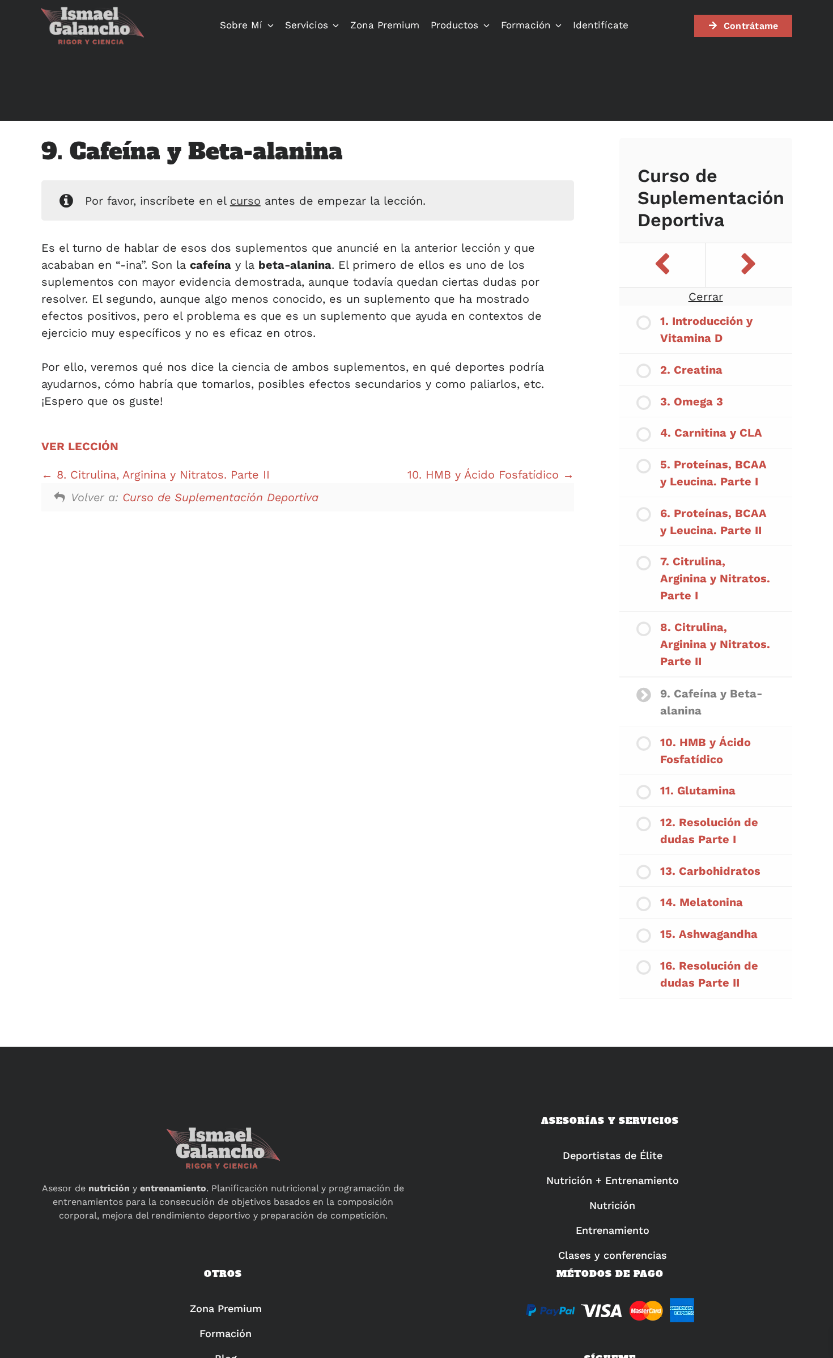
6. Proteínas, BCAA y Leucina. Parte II (713, 521)
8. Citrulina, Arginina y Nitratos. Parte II (161, 474)
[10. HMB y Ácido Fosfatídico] (749, 265)
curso (245, 201)
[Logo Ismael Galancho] (92, 11)
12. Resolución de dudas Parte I (709, 830)
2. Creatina (691, 369)
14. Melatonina (701, 902)
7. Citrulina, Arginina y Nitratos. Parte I (715, 578)
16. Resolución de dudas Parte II (709, 974)
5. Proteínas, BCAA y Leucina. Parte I (713, 473)
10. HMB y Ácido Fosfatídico (485, 474)
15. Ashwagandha (709, 934)
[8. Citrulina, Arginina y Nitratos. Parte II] (662, 265)
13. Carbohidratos (710, 871)
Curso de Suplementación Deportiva (220, 497)
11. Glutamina (698, 790)
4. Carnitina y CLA (711, 432)
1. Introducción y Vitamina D (706, 329)
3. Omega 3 (691, 401)
